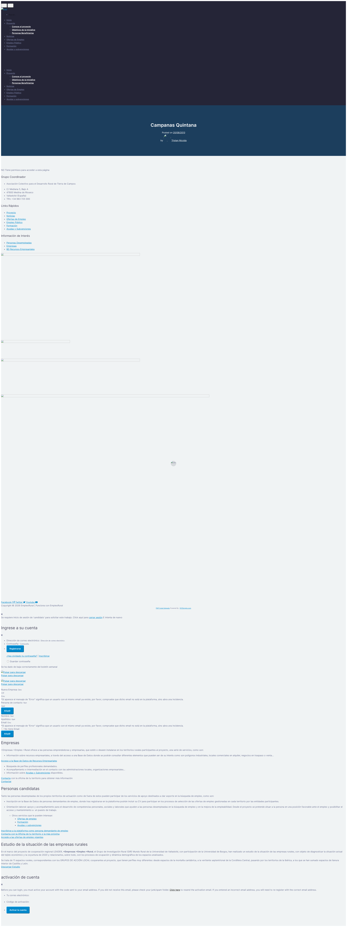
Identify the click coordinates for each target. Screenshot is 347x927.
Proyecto (11, 23)
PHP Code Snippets (163, 608)
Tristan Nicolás (179, 140)
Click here (175, 889)
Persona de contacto (12, 702)
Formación (11, 46)
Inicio (9, 20)
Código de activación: (18, 901)
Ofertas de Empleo (15, 39)
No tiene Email (11, 729)
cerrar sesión (95, 617)
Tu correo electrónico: (18, 895)
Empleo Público (14, 43)
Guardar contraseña (20, 661)
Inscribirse (44, 656)
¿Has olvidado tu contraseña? (22, 656)
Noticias (10, 36)
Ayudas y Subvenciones (38, 772)
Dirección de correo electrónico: (23, 640)
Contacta (6, 778)
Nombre (5, 716)
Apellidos (6, 719)
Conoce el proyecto (21, 26)
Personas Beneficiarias (23, 33)
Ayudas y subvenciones (18, 49)
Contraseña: (13, 643)
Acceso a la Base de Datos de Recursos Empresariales (29, 760)
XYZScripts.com (185, 608)
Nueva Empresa (9, 689)
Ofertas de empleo (27, 818)
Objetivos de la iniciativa (23, 30)
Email (4, 722)
